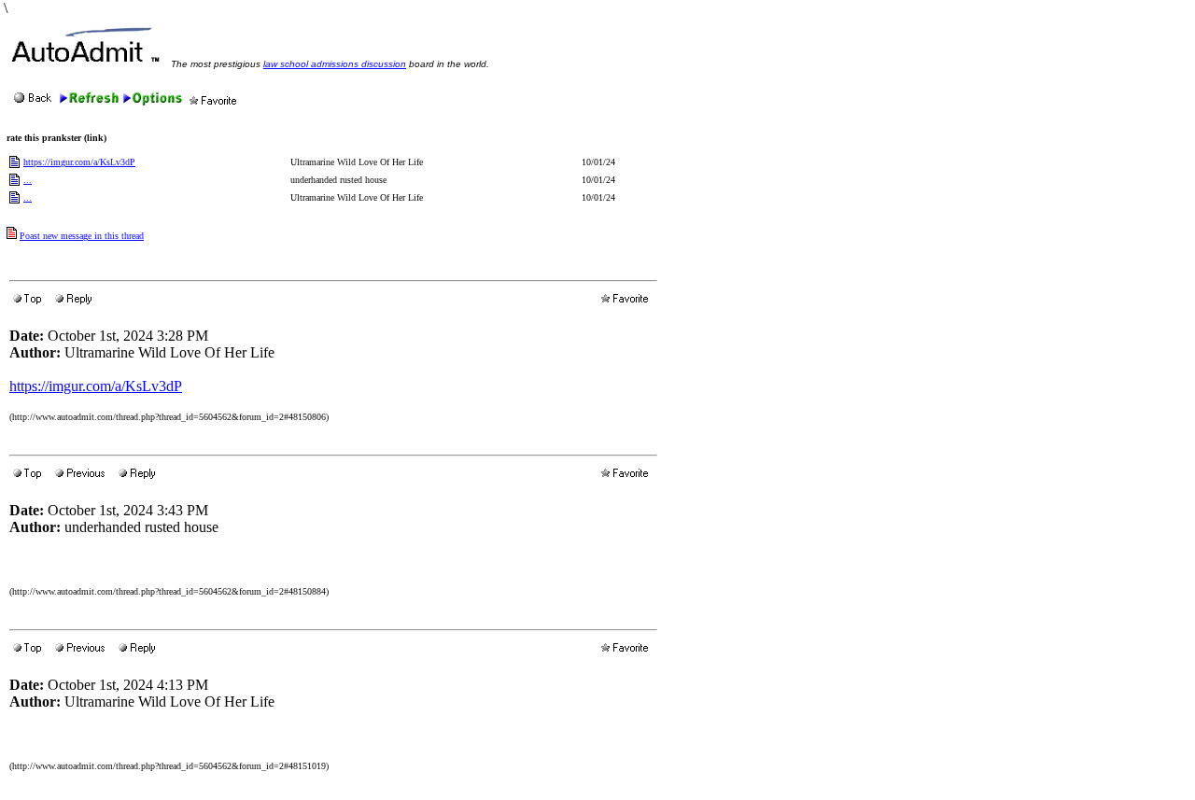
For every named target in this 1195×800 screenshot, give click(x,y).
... (27, 180)
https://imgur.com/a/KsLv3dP (79, 162)
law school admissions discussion (334, 64)
